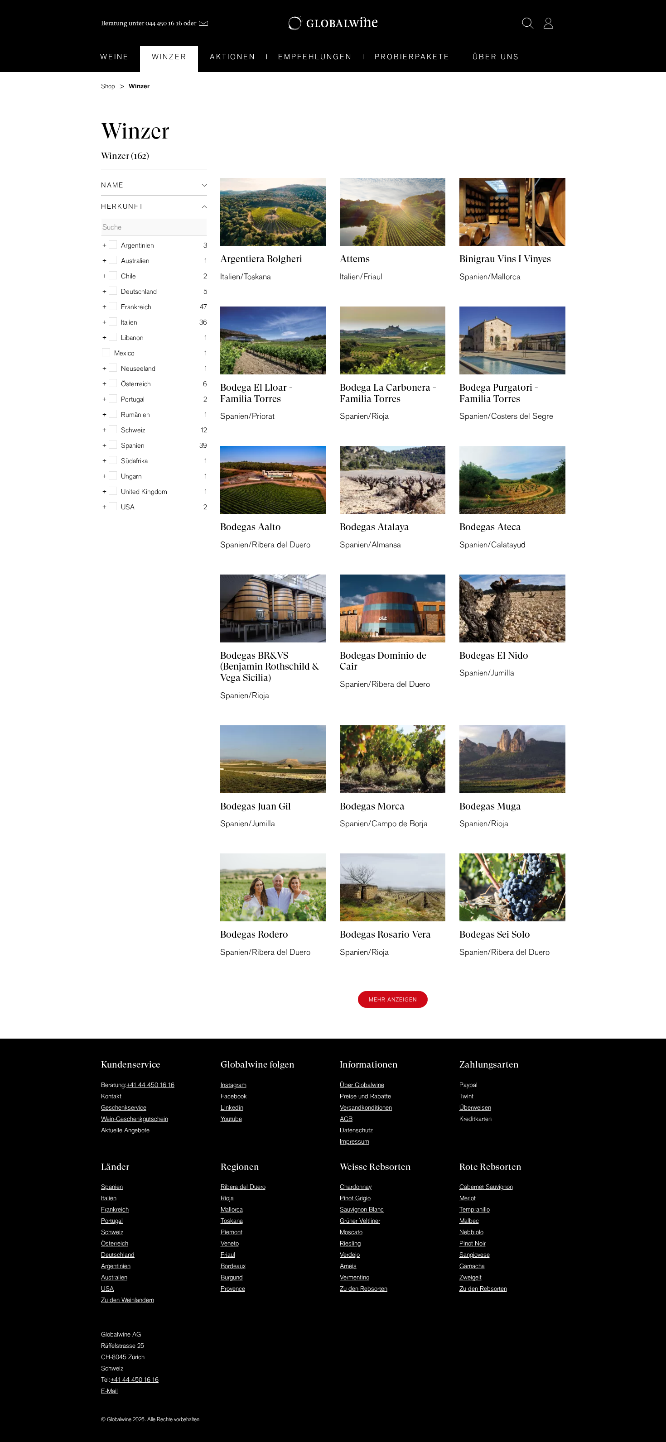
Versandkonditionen (366, 1107)
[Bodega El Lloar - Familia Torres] (273, 340)
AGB (346, 1119)
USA (107, 1288)
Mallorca (232, 1209)
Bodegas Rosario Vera (385, 934)
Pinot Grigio (355, 1198)
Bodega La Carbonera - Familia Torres (388, 393)
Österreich (114, 1243)
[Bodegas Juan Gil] (273, 759)
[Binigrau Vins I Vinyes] (512, 212)
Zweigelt (470, 1277)
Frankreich (115, 1209)
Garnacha (472, 1266)
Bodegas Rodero (254, 934)
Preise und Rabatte (365, 1096)
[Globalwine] (333, 23)
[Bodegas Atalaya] (393, 480)
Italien (108, 1198)
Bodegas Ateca (490, 527)
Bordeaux (233, 1266)
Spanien (112, 1187)
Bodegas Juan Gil (255, 806)
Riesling (350, 1243)
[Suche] (528, 23)
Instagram (233, 1085)
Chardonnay (356, 1187)
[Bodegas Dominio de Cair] (393, 608)
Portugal (112, 1221)
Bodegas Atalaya (374, 527)
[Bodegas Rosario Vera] (393, 887)
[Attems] (393, 212)
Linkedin (232, 1107)
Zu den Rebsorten (363, 1288)
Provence (233, 1288)
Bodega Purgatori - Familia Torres (498, 393)
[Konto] (548, 23)
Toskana (232, 1221)
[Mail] (203, 23)
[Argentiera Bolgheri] (273, 212)
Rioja (227, 1198)
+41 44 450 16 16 (150, 1085)
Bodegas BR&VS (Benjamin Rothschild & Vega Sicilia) (269, 666)
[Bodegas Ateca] (512, 480)
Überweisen (475, 1107)
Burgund (232, 1277)
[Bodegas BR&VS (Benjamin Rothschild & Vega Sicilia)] (273, 608)
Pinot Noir (472, 1243)
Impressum (354, 1141)
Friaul (228, 1254)
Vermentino (354, 1277)
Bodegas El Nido (493, 655)
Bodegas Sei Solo (494, 934)
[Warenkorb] (562, 24)
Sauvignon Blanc (362, 1209)
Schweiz (112, 1232)
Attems (355, 259)
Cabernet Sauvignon (486, 1187)
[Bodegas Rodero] (273, 887)
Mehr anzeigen (393, 999)
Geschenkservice (123, 1107)
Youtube (231, 1119)
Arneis (348, 1266)
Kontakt (111, 1096)
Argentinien (115, 1266)
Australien (114, 1277)
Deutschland (118, 1254)
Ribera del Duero (243, 1187)
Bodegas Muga (490, 806)
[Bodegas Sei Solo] (512, 887)
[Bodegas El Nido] (512, 608)
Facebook (234, 1096)
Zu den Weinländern (127, 1300)
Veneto (230, 1243)
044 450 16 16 (163, 23)
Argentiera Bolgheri (261, 259)
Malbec (469, 1221)
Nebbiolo (471, 1232)
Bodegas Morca (372, 806)
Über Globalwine (362, 1085)
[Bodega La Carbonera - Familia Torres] (393, 340)
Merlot (467, 1198)
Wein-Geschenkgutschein (134, 1119)
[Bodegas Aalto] (273, 480)
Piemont (231, 1232)
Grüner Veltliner (360, 1221)
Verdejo (350, 1254)
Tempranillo (474, 1209)
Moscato (351, 1232)
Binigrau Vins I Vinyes (505, 259)
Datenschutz (356, 1130)
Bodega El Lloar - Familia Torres (256, 393)
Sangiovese (474, 1254)
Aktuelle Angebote (125, 1130)
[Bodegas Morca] (393, 759)
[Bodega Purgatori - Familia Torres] (512, 340)
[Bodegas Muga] (512, 759)
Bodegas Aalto (250, 527)
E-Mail (109, 1391)
